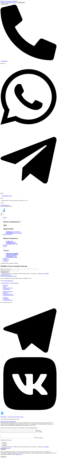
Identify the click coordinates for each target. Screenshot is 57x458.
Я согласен (3, 456)
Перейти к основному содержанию (9, 1)
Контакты (5, 260)
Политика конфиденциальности (8, 421)
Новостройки (6, 289)
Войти (10, 195)
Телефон (4, 442)
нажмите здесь (18, 454)
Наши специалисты (8, 300)
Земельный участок (8, 287)
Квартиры (5, 285)
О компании (6, 259)
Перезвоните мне (4, 272)
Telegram (4, 445)
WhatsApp (4, 444)
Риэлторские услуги (8, 294)
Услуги (5, 246)
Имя (2, 269)
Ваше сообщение (39, 437)
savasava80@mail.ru (5, 205)
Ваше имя (38, 430)
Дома (4, 286)
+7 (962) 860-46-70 (5, 283)
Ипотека (5, 245)
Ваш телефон (39, 431)
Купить (5, 217)
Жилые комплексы (7, 234)
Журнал (5, 258)
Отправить (3, 449)
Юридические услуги (8, 295)
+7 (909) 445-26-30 (14, 283)
